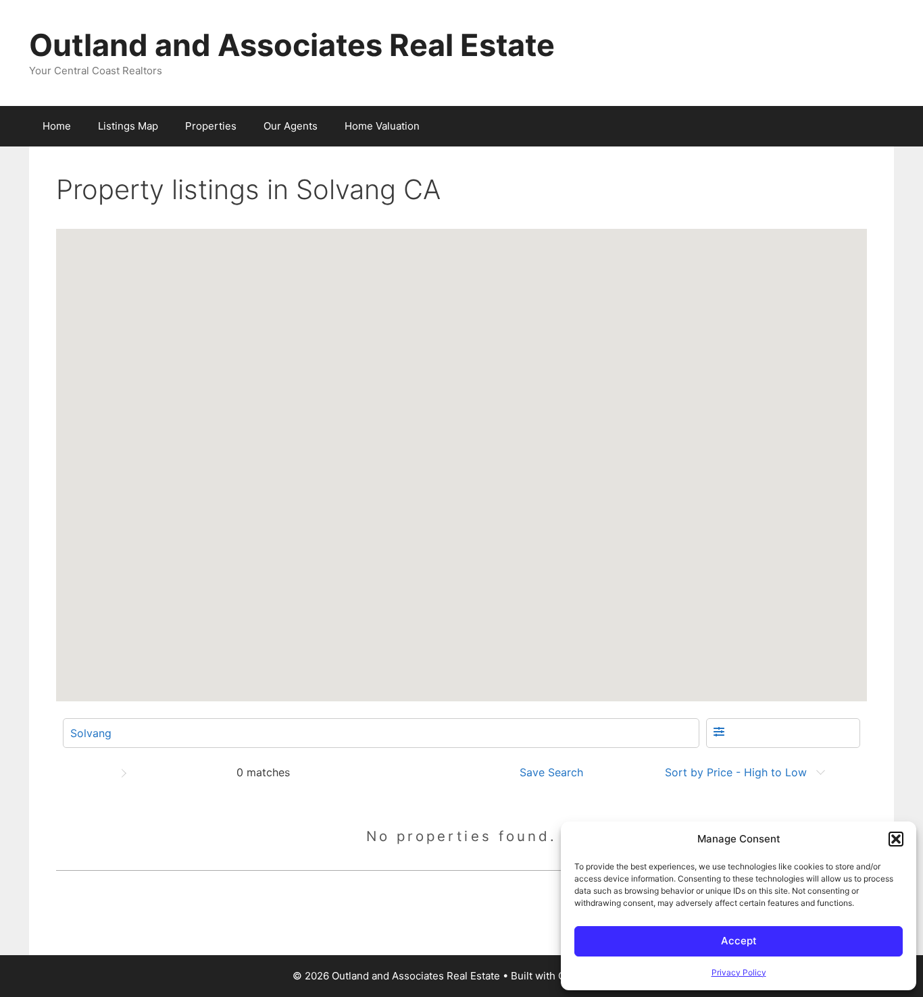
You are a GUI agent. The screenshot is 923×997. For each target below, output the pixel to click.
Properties (210, 125)
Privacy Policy (739, 972)
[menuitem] (555, 772)
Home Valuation (382, 125)
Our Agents (291, 125)
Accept (739, 940)
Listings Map (128, 125)
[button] (896, 839)
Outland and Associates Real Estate (292, 44)
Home (57, 125)
